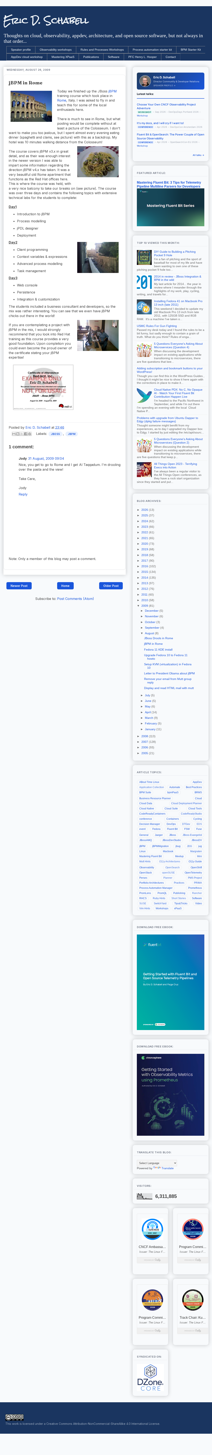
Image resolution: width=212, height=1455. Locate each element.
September (152, 627)
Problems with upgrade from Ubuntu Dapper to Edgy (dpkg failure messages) (167, 419)
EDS (199, 824)
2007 (145, 741)
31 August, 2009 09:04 (46, 458)
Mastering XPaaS (63, 57)
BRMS (198, 792)
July (148, 695)
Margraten (196, 851)
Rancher (197, 893)
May (148, 706)
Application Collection (151, 787)
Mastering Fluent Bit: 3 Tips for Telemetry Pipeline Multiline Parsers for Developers (169, 184)
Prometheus (195, 888)
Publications (91, 57)
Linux (142, 851)
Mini (199, 856)
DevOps (171, 824)
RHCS (143, 898)
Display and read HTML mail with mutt (169, 688)
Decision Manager (149, 824)
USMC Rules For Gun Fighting (157, 326)
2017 (145, 560)
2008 (145, 736)
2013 (145, 583)
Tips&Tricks (180, 903)
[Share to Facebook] (26, 434)
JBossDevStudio (171, 840)
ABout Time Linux (149, 782)
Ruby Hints (159, 898)
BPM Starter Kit (191, 49)
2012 (145, 588)
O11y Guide (195, 861)
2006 (145, 747)
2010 (145, 600)
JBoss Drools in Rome (158, 638)
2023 (145, 526)
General (143, 835)
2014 (145, 577)
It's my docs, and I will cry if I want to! (160, 123)
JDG (189, 846)
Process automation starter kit (152, 49)
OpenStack (145, 872)
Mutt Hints (145, 861)
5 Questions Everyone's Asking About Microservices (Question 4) (178, 345)
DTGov (186, 824)
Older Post (111, 586)
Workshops (162, 908)
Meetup (179, 856)
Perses (143, 877)
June (148, 700)
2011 (144, 594)
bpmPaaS (172, 792)
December (152, 610)
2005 (145, 753)
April (148, 712)
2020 (145, 543)
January (150, 729)
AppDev (197, 782)
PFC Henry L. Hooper (142, 57)
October (150, 622)
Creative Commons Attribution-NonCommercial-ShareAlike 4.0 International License (102, 1423)
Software (113, 57)
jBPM (112, 91)
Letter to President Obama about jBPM (169, 673)
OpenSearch (172, 867)
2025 (145, 515)
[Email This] (14, 434)
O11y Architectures (169, 861)
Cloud (198, 798)
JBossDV (197, 840)
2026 (145, 509)
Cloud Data (145, 803)
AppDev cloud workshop (27, 57)
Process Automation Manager (155, 888)
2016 (145, 566)
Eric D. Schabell (46, 20)
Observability (146, 867)
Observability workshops (56, 49)
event (142, 829)
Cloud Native (146, 808)
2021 (145, 538)
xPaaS (178, 908)
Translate (167, 1168)
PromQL (162, 893)
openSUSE (168, 872)
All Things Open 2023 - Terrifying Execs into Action (175, 465)
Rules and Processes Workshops (102, 49)
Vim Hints (144, 908)
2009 (145, 605)
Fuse (199, 829)
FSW (187, 829)
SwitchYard (160, 903)
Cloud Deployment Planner (186, 803)
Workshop (142, 115)
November (152, 616)
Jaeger (159, 835)
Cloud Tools (195, 808)
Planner (167, 877)
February (151, 723)
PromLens (145, 893)
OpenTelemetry (193, 872)
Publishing (179, 893)
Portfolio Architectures (151, 882)
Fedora (156, 829)
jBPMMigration (160, 846)
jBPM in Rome (153, 643)
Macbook (168, 851)
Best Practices (194, 787)
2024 (145, 521)
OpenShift (196, 867)
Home (65, 586)
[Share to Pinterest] (30, 434)
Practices (179, 882)
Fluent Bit (172, 829)
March (149, 717)
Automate (174, 787)
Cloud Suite (171, 808)
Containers (172, 818)
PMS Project (195, 877)
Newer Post (19, 586)
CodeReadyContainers (152, 813)
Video (198, 903)
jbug (178, 846)
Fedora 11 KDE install (158, 649)
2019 (145, 549)
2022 (145, 532)
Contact (171, 57)
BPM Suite (145, 792)
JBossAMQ (145, 840)
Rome (61, 100)
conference (145, 818)
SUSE (142, 903)
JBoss (55, 434)
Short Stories (178, 898)
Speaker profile (21, 49)
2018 (145, 555)
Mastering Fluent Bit (150, 856)
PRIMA (198, 882)
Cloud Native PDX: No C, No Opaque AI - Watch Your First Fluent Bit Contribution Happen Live (178, 393)
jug (200, 846)
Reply (23, 494)
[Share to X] (22, 434)
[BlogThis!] (18, 434)
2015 (145, 571)
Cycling (197, 818)
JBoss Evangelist (192, 835)
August (150, 633)
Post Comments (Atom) (75, 599)
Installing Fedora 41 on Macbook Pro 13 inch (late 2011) (178, 302)
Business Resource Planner (155, 798)
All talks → (198, 155)
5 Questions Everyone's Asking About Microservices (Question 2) (178, 440)
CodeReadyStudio (191, 813)
